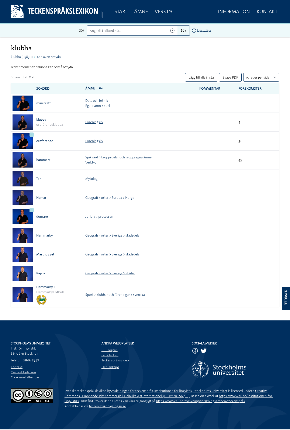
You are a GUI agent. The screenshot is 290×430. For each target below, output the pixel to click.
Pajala (40, 273)
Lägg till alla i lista (201, 77)
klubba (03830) (22, 57)
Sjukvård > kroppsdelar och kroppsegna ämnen (119, 157)
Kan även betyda (49, 57)
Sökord (43, 88)
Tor (38, 178)
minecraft (43, 103)
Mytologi (91, 178)
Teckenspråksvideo (115, 360)
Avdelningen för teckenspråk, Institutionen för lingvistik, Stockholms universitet (169, 391)
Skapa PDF (230, 77)
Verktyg (165, 11)
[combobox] (132, 30)
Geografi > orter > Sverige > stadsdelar (113, 235)
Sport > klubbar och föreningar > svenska (115, 294)
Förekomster (250, 88)
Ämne (141, 11)
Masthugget (45, 254)
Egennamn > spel (97, 105)
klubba (41, 119)
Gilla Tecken (109, 355)
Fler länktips (110, 367)
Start (121, 11)
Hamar (41, 197)
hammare (43, 160)
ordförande (44, 141)
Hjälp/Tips (204, 30)
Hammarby (44, 235)
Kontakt (267, 11)
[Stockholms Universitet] (235, 369)
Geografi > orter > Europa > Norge (109, 197)
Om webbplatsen (23, 372)
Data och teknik (96, 100)
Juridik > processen (99, 216)
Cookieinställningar (25, 377)
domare (42, 216)
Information (234, 11)
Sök (183, 30)
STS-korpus (109, 350)
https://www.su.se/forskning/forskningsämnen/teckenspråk (200, 401)
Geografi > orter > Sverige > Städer (110, 273)
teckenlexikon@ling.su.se (107, 406)
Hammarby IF (46, 287)
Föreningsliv (94, 122)
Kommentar (209, 88)
